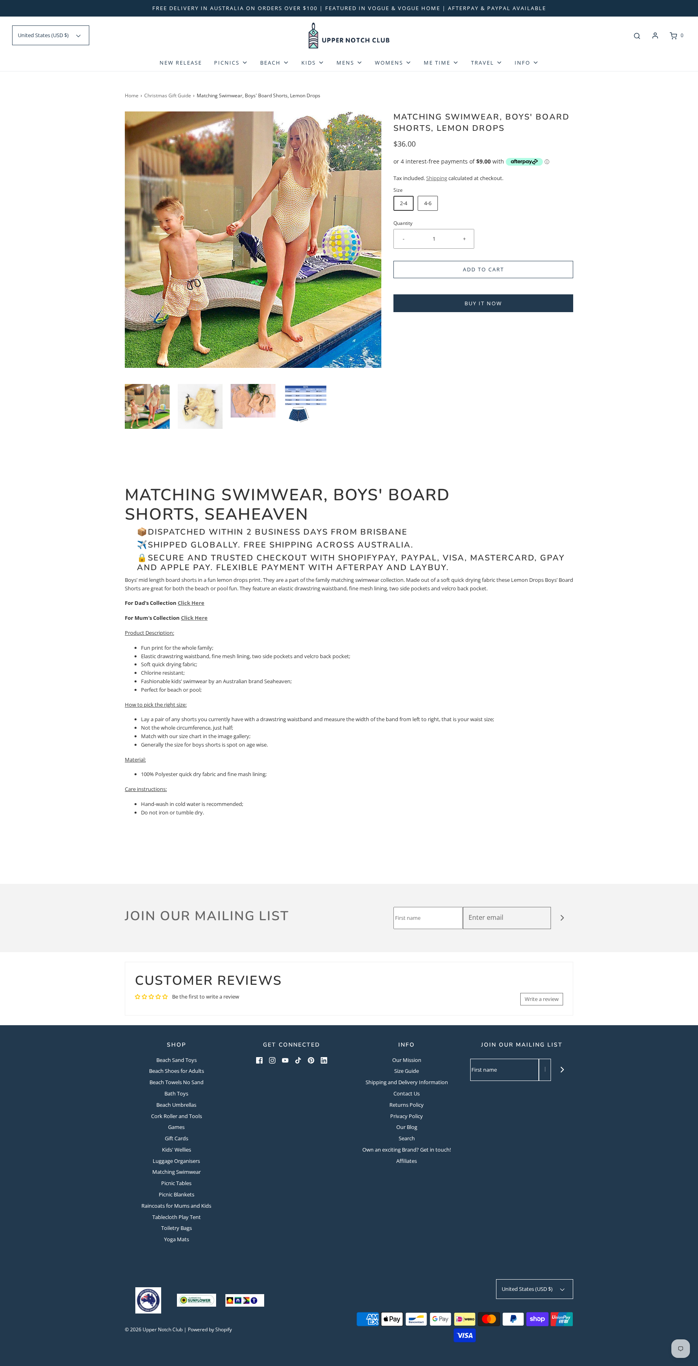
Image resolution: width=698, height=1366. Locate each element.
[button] (147, 406)
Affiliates (406, 1161)
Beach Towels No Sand (176, 1082)
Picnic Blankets (176, 1194)
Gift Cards (176, 1138)
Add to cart (483, 269)
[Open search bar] (637, 35)
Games (176, 1127)
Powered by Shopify (210, 1329)
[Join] (562, 918)
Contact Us (406, 1093)
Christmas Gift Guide (167, 95)
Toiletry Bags (176, 1228)
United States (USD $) (44, 35)
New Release (181, 62)
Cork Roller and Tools (176, 1116)
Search (407, 1138)
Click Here (191, 602)
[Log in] (655, 35)
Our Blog (406, 1127)
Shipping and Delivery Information (407, 1082)
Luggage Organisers (176, 1161)
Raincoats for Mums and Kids (176, 1205)
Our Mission (406, 1060)
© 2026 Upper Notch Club (154, 1329)
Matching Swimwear (176, 1171)
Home (132, 95)
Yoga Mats (176, 1239)
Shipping (436, 178)
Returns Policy (406, 1104)
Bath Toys (176, 1093)
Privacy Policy (406, 1116)
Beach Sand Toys (176, 1060)
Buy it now (483, 303)
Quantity (402, 223)
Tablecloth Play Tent (176, 1217)
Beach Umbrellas (176, 1104)
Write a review (542, 999)
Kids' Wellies (176, 1149)
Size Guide (406, 1070)
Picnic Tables (176, 1183)
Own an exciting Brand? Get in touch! (406, 1149)
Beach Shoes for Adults (176, 1070)
